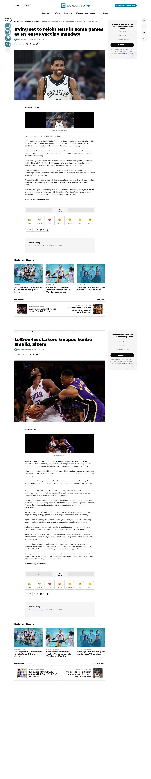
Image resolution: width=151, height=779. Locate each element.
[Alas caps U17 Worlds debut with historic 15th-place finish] (28, 273)
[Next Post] (98, 309)
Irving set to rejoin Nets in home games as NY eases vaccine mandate (78, 674)
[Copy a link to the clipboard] (37, 44)
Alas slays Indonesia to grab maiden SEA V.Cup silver (91, 288)
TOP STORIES (26, 21)
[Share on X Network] (27, 44)
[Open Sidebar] (144, 26)
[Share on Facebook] (23, 44)
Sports (36, 21)
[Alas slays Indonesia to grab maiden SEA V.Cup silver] (91, 273)
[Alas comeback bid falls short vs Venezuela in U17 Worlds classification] (60, 273)
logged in (43, 245)
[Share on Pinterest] (30, 44)
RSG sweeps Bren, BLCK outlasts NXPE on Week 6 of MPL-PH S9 (42, 674)
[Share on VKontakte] (33, 44)
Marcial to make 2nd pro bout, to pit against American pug (79, 310)
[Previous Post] (22, 309)
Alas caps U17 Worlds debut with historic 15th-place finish (28, 289)
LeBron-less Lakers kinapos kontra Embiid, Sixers (42, 310)
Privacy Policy (128, 53)
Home (16, 21)
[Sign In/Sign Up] (144, 20)
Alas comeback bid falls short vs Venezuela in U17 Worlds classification (58, 289)
